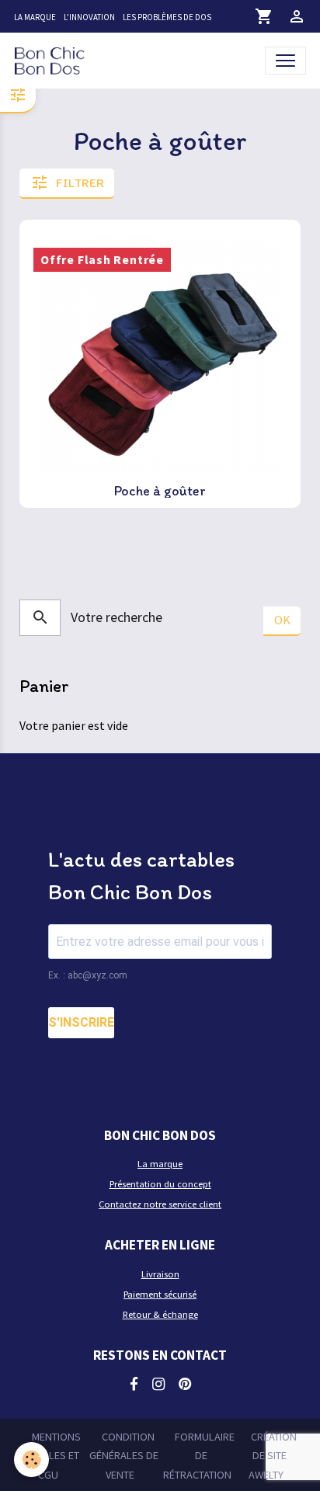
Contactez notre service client (160, 1204)
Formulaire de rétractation (199, 1456)
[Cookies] (31, 1459)
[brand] (53, 60)
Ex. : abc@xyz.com (87, 975)
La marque (35, 17)
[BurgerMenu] (285, 60)
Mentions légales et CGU (53, 1456)
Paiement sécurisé (160, 1294)
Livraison (160, 1274)
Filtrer (80, 183)
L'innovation (89, 17)
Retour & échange (160, 1314)
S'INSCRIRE (81, 1022)
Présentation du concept (160, 1184)
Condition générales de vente (123, 1456)
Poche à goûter (160, 491)
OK (282, 619)
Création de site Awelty (273, 1456)
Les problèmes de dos (167, 17)
